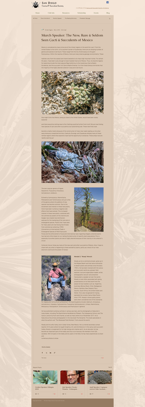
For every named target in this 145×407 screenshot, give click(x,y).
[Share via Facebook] (42, 353)
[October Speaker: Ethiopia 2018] (45, 377)
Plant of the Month (45, 18)
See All (110, 367)
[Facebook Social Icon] (108, 2)
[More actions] (103, 30)
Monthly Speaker (57, 18)
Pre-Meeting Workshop (70, 18)
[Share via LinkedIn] (50, 353)
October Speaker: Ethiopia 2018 (44, 388)
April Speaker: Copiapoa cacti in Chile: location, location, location (98, 388)
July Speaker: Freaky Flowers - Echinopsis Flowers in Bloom (69, 388)
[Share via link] (54, 353)
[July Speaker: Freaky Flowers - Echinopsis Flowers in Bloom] (72, 377)
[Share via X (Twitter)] (46, 353)
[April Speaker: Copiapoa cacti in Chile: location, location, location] (100, 377)
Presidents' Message (85, 18)
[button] (51, 13)
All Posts (35, 18)
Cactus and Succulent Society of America (97, 8)
